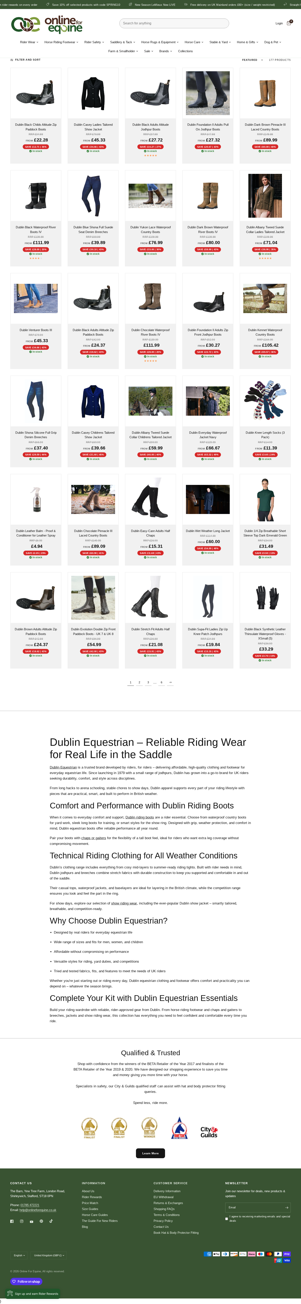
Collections (185, 51)
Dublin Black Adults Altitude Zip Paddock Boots (93, 332)
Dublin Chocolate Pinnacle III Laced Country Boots (93, 533)
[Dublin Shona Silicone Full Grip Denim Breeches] (36, 401)
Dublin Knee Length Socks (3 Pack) (265, 435)
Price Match (90, 1203)
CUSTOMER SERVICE (171, 1183)
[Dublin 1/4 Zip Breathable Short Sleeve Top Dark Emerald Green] (265, 499)
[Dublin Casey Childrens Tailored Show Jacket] (93, 401)
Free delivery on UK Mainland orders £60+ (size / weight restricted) (187, 4)
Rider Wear (27, 42)
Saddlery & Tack (121, 42)
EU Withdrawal (163, 1197)
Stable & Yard (218, 42)
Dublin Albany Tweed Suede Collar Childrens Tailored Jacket (150, 435)
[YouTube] (34, 1221)
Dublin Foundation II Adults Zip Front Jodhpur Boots (208, 332)
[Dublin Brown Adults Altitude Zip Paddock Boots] (36, 598)
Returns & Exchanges (168, 1203)
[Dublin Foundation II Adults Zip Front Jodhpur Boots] (208, 298)
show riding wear (124, 903)
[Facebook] (14, 1221)
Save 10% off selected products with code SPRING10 (41, 4)
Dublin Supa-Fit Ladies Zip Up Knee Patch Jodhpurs (208, 631)
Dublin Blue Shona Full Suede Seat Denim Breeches (93, 229)
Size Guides (90, 1209)
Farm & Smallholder (121, 51)
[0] (288, 23)
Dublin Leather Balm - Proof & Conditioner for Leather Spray (36, 533)
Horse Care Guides (95, 1215)
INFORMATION (93, 1183)
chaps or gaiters (93, 838)
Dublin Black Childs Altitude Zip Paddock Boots (36, 127)
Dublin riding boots (140, 817)
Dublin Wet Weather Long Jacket (208, 531)
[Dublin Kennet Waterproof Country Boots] (265, 298)
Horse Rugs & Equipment (158, 42)
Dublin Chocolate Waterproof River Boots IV (150, 332)
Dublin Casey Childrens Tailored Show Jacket (93, 435)
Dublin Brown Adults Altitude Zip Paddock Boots (36, 631)
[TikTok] (54, 1221)
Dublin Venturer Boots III (36, 330)
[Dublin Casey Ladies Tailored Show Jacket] (93, 93)
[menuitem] (29, 42)
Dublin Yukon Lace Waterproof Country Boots (150, 229)
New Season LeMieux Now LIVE (109, 4)
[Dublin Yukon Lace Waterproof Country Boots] (150, 196)
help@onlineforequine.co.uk (37, 1210)
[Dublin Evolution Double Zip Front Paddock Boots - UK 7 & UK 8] (93, 598)
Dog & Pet (271, 42)
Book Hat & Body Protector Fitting (176, 1232)
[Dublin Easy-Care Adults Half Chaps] (150, 499)
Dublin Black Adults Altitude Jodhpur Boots (150, 127)
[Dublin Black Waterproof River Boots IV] (36, 196)
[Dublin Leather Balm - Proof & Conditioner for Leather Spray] (36, 499)
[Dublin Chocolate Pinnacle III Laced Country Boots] (93, 499)
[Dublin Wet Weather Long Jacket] (208, 499)
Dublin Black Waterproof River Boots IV (36, 229)
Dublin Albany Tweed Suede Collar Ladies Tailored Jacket (265, 229)
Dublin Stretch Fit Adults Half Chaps (150, 631)
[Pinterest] (44, 1221)
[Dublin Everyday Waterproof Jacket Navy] (208, 401)
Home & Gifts (246, 42)
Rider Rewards (92, 1197)
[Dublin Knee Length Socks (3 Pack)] (265, 401)
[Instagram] (24, 1221)
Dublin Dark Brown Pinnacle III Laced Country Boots (265, 127)
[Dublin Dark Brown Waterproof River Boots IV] (208, 196)
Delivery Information (167, 1191)
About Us (88, 1191)
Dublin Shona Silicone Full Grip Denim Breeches (36, 435)
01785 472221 (29, 1205)
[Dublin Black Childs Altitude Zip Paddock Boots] (36, 93)
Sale (147, 51)
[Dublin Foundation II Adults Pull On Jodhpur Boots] (208, 93)
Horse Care (192, 42)
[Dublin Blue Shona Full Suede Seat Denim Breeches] (93, 196)
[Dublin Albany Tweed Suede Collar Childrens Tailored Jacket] (150, 401)
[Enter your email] (287, 1207)
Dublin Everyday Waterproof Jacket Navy (208, 435)
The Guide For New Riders (100, 1220)
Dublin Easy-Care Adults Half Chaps (150, 533)
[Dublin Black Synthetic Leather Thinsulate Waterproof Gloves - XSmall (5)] (265, 598)
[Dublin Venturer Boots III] (36, 298)
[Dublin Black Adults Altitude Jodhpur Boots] (150, 93)
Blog (85, 1226)
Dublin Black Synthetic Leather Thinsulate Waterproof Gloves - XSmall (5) (265, 633)
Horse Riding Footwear (59, 42)
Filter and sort (28, 59)
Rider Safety (92, 42)
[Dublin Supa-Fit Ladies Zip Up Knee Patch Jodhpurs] (208, 598)
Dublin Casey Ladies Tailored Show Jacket (93, 127)
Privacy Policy (163, 1220)
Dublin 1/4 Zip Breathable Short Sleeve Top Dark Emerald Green (265, 533)
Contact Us (161, 1226)
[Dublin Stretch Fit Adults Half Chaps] (150, 598)
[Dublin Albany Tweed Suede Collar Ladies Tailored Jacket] (265, 196)
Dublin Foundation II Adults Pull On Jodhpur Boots (208, 127)
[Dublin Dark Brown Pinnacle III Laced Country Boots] (265, 93)
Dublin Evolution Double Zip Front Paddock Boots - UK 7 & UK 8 (93, 631)
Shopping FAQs (164, 1209)
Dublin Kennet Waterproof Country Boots (265, 332)
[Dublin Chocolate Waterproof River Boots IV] (150, 298)
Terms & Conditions (167, 1215)
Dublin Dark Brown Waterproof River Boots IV (208, 229)
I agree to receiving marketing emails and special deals (260, 1218)
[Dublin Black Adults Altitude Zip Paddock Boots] (93, 298)
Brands (164, 51)
